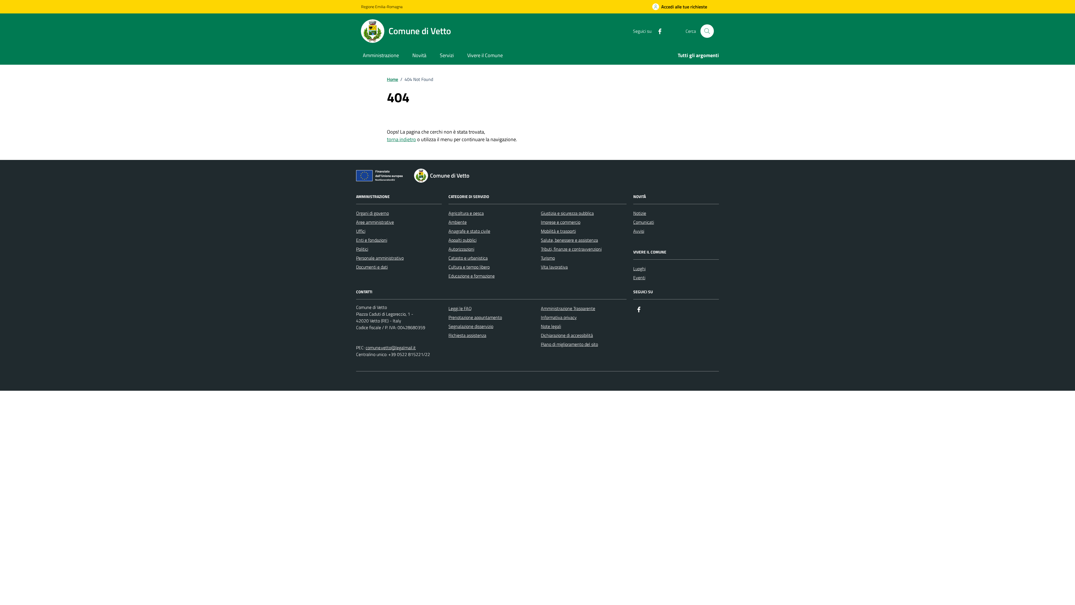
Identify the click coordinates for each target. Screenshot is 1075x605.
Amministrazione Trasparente (568, 308)
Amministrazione (381, 55)
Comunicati (643, 222)
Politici (362, 249)
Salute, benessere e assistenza (569, 240)
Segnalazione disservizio (470, 326)
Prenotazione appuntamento (475, 317)
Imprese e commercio (560, 222)
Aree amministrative (375, 222)
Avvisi (638, 231)
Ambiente (457, 222)
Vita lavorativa (554, 267)
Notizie (639, 213)
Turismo (548, 258)
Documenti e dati (372, 267)
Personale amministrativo (380, 258)
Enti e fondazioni (371, 240)
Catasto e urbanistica (468, 258)
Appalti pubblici (462, 240)
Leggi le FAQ (460, 308)
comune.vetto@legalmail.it (391, 347)
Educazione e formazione (471, 276)
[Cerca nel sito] (707, 31)
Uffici (360, 231)
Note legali (551, 326)
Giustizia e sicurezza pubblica (567, 213)
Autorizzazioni (461, 249)
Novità (419, 55)
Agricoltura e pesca (466, 213)
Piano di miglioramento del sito (569, 344)
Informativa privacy (559, 317)
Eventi (639, 277)
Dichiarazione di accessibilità (567, 335)
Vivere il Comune (485, 55)
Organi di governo (372, 213)
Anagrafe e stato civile (469, 231)
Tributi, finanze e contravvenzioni (571, 249)
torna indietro (401, 139)
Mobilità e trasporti (558, 231)
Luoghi (639, 268)
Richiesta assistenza (467, 335)
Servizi (447, 55)
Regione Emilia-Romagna (382, 7)
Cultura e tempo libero (469, 267)
